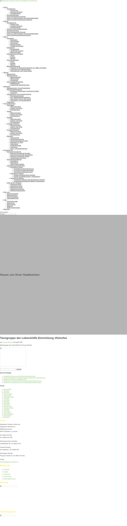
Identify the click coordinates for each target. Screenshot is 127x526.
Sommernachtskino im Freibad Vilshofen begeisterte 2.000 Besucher (24, 378)
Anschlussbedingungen (15, 82)
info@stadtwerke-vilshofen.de (9, 462)
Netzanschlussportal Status (19, 156)
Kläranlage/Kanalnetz (14, 89)
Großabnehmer (15, 13)
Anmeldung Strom (16, 167)
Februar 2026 (7, 394)
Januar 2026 (7, 395)
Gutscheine (14, 144)
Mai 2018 (6, 417)
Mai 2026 (6, 392)
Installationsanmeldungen (16, 165)
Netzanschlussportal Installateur (21, 155)
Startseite (6, 469)
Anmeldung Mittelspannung (23, 172)
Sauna (9, 111)
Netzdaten (13, 40)
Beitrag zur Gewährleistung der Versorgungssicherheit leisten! (22, 382)
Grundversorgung (16, 12)
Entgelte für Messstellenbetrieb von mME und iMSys (28, 68)
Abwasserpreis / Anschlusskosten (18, 88)
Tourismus (13, 147)
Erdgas (12, 57)
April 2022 (6, 411)
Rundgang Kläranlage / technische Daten (24, 91)
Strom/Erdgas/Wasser (14, 159)
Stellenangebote (12, 197)
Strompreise (11, 9)
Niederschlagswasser (17, 190)
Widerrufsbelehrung (9, 478)
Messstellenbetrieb (13, 66)
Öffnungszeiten (15, 106)
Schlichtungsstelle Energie (16, 16)
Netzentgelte (14, 41)
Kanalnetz (13, 92)
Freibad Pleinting (13, 130)
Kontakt (5, 471)
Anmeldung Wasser (17, 178)
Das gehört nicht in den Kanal (20, 99)
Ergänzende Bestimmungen (19, 85)
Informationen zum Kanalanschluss (19, 94)
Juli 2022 (6, 409)
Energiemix (14, 43)
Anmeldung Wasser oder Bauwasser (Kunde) (29, 179)
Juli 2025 (6, 398)
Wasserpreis (11, 74)
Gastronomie (14, 138)
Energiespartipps (13, 15)
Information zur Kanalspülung (20, 100)
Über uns (6, 192)
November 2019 (8, 414)
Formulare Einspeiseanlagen (24, 170)
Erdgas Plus (14, 24)
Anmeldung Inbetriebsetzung (24, 169)
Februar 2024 (7, 406)
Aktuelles (6, 209)
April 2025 (6, 403)
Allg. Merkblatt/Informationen (20, 97)
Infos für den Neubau (14, 183)
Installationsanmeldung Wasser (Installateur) (29, 181)
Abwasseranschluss (17, 189)
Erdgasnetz (11, 47)
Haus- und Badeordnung (18, 148)
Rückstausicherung (17, 96)
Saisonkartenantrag (17, 139)
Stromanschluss (15, 184)
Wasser (12, 58)
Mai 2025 (6, 401)
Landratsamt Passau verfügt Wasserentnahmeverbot (19, 376)
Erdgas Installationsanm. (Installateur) (27, 176)
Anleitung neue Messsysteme (20, 69)
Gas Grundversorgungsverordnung (19, 35)
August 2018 (7, 415)
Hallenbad (10, 105)
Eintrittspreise (15, 110)
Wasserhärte (14, 78)
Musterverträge (15, 44)
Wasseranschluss (16, 187)
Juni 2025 (6, 400)
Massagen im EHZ (16, 142)
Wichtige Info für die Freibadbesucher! (15, 379)
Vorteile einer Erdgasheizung (17, 29)
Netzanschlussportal (14, 151)
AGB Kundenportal (13, 207)
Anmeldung (14, 161)
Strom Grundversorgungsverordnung (19, 19)
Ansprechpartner (12, 193)
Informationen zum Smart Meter (21, 71)
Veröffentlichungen (16, 46)
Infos (5, 200)
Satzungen (10, 102)
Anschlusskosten (13, 60)
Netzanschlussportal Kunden (20, 153)
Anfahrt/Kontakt (15, 145)
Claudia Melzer (7, 342)
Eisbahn (10, 117)
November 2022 (8, 408)
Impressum (10, 203)
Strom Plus (14, 10)
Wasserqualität (15, 77)
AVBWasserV (15, 83)
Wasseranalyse (12, 75)
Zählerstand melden (17, 164)
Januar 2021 (7, 412)
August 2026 (7, 389)
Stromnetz (10, 38)
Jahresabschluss (13, 198)
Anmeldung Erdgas (17, 173)
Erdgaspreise (11, 23)
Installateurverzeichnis (18, 158)
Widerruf (10, 206)
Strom (12, 55)
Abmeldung (14, 162)
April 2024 (6, 405)
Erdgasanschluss (16, 186)
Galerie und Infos (16, 108)
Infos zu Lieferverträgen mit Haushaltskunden (22, 18)
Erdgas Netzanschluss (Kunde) (24, 175)
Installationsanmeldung (15, 54)
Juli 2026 (6, 391)
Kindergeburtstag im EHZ (19, 141)
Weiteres (10, 136)
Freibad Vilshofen (13, 124)
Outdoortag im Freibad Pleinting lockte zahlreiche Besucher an (22, 381)
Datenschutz (11, 204)
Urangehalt (14, 80)
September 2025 (8, 397)
